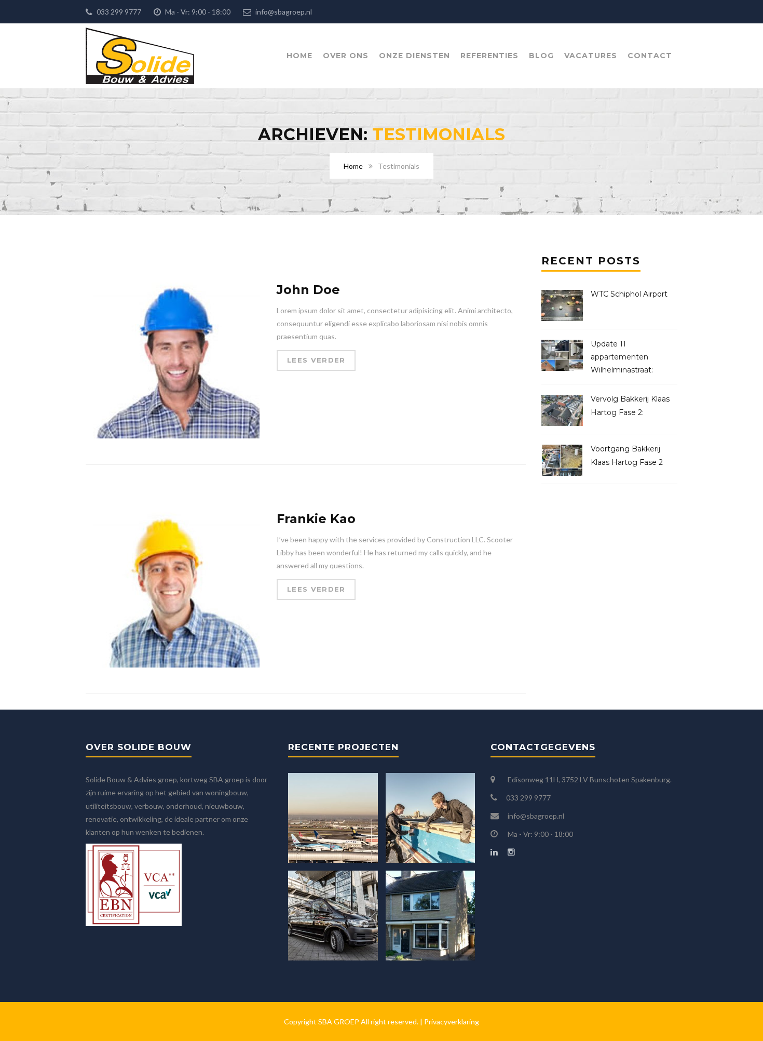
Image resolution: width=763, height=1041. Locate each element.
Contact (650, 55)
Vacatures (590, 55)
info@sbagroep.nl (283, 11)
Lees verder (316, 360)
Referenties (489, 55)
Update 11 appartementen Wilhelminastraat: (622, 357)
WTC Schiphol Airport (629, 294)
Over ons (346, 55)
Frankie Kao (316, 518)
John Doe (308, 289)
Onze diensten (414, 55)
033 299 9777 (118, 11)
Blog (541, 55)
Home (299, 55)
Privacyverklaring (451, 1021)
